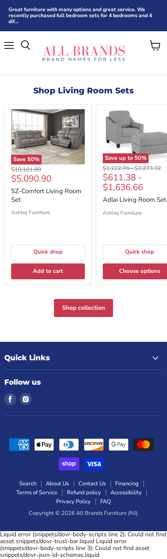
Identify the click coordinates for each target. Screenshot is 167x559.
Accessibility (126, 492)
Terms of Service (36, 492)
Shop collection (83, 308)
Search (27, 483)
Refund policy (84, 492)
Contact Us (92, 483)
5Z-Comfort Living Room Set (46, 195)
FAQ (105, 501)
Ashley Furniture (30, 212)
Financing (127, 483)
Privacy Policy (73, 501)
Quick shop (48, 252)
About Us (57, 483)
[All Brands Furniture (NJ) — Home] (83, 53)
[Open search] (25, 45)
